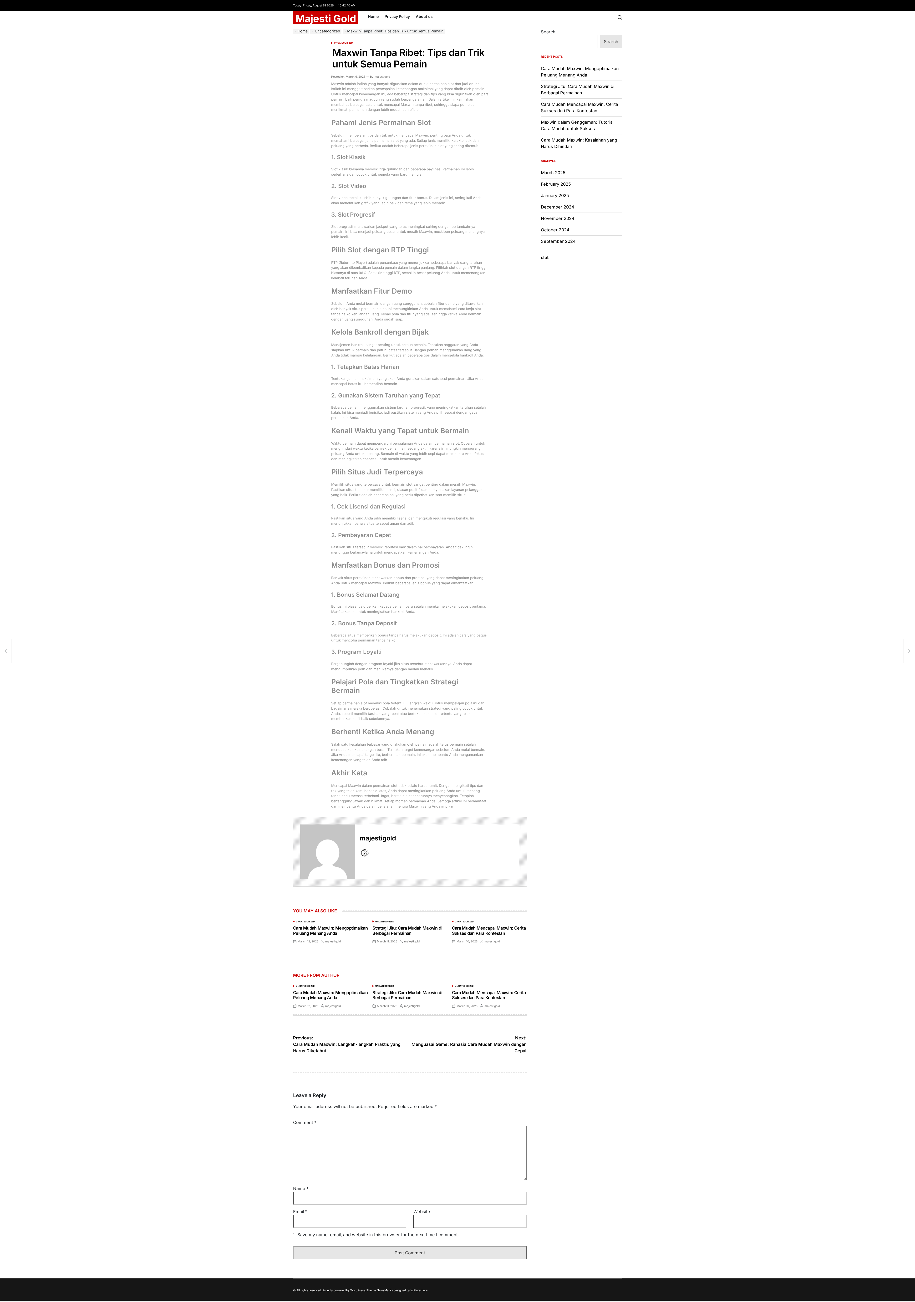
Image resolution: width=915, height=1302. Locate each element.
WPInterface (419, 1290)
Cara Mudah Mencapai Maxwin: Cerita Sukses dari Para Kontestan (489, 931)
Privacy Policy (397, 16)
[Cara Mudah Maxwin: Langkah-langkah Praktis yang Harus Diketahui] (5, 651)
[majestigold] (327, 851)
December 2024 (557, 206)
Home (373, 16)
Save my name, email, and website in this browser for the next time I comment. (378, 1234)
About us (424, 16)
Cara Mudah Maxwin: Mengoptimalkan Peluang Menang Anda (330, 931)
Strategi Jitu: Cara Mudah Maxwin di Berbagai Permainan (407, 931)
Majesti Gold (325, 19)
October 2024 (555, 229)
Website (421, 1211)
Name (301, 1188)
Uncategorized (343, 42)
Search (548, 31)
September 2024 (558, 241)
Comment (304, 1122)
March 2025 (553, 172)
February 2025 (556, 184)
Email (300, 1211)
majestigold (382, 76)
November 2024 (557, 218)
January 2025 (555, 195)
